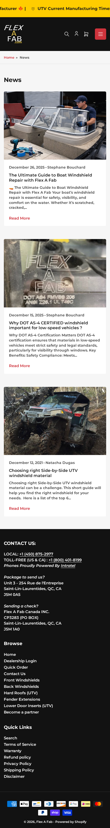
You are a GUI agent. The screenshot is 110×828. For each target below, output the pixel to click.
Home (9, 57)
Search (10, 738)
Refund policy (17, 757)
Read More (19, 218)
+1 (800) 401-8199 (65, 559)
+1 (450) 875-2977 (36, 554)
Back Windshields (21, 686)
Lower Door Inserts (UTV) (28, 705)
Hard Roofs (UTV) (21, 692)
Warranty (12, 750)
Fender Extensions (22, 699)
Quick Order (16, 667)
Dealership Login (20, 660)
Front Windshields (22, 680)
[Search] (66, 34)
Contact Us (15, 673)
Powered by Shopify (70, 822)
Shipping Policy (19, 770)
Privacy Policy (17, 763)
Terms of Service (20, 744)
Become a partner (21, 712)
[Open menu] (100, 34)
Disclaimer (14, 776)
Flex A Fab (44, 822)
